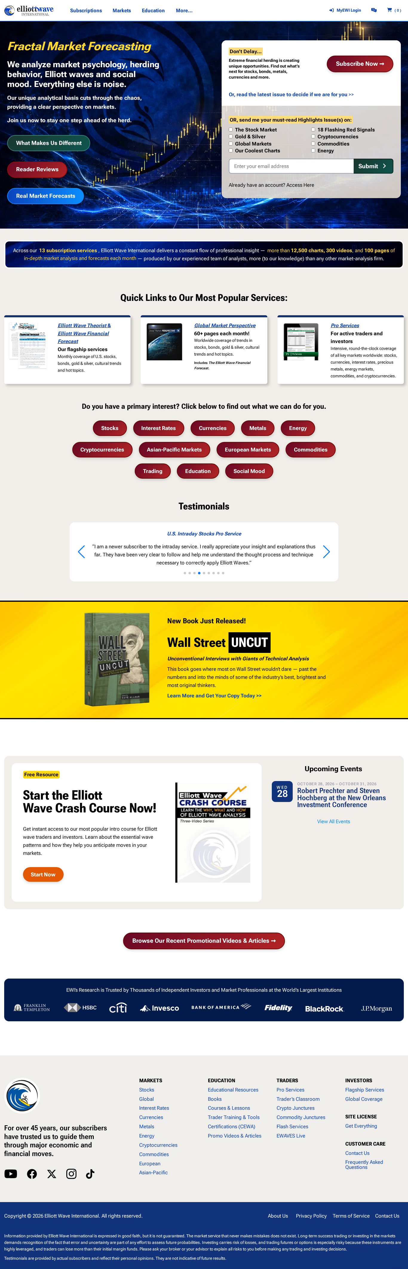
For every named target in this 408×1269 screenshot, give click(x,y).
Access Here (300, 185)
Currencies (213, 428)
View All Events (333, 821)
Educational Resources (233, 1090)
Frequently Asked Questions (364, 1164)
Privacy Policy (311, 1216)
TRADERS (287, 1080)
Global (146, 1099)
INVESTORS (358, 1080)
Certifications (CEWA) (231, 1126)
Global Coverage (364, 1099)
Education (198, 471)
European (149, 1164)
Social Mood (249, 471)
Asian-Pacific (153, 1172)
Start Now (43, 874)
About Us (278, 1216)
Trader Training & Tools (234, 1117)
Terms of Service (351, 1216)
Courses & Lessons (229, 1108)
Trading (152, 471)
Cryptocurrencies (102, 449)
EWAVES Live (291, 1136)
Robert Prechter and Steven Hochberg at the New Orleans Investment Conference (341, 797)
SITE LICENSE (361, 1117)
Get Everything (361, 1126)
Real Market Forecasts (45, 195)
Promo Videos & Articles (234, 1136)
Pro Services (345, 325)
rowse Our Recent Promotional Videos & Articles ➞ (204, 940)
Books (215, 1099)
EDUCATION (221, 1080)
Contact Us (357, 1153)
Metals (257, 428)
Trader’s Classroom (298, 1099)
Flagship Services (364, 1090)
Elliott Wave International (72, 1216)
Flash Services (292, 1126)
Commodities (311, 449)
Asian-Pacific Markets (174, 449)
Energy (298, 428)
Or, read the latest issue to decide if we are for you (288, 94)
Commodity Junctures (301, 1117)
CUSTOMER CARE (365, 1144)
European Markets (248, 449)
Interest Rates (158, 428)
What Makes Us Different (49, 143)
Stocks (110, 428)
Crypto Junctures (296, 1108)
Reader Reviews (37, 169)
